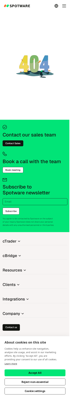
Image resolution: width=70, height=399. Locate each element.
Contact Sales (13, 143)
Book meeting (13, 170)
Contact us (11, 327)
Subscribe (11, 211)
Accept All (35, 373)
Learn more (11, 363)
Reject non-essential (35, 382)
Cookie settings (35, 391)
